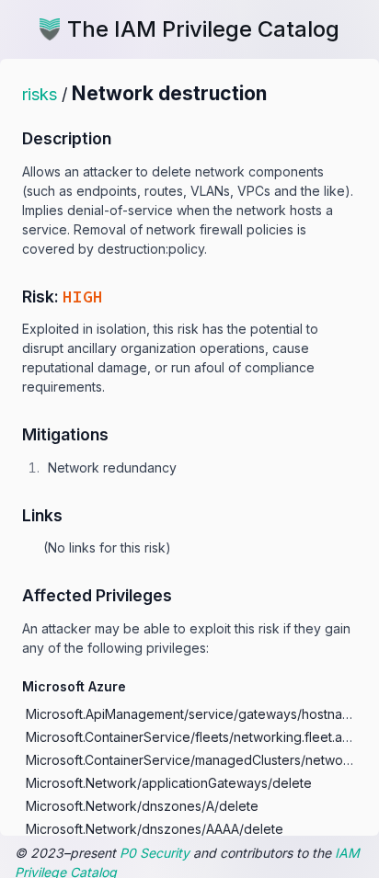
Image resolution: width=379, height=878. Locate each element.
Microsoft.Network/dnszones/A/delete (142, 806)
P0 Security (155, 853)
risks (39, 94)
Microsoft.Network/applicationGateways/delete (169, 783)
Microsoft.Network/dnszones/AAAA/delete (154, 829)
